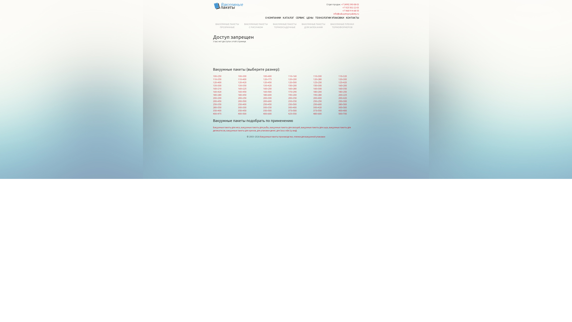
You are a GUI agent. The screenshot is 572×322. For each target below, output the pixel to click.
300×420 (317, 107)
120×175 (267, 79)
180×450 (242, 95)
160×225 (242, 89)
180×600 (267, 95)
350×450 (242, 110)
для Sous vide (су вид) (286, 130)
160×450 (242, 92)
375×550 (317, 110)
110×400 (242, 79)
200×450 (217, 101)
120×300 (342, 79)
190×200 (292, 95)
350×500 (267, 110)
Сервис (300, 17)
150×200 (292, 85)
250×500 (292, 104)
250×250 (317, 101)
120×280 (317, 79)
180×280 (217, 95)
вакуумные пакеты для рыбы (255, 127)
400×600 (267, 114)
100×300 (242, 76)
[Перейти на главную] (228, 5)
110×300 (317, 76)
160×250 (267, 89)
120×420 (242, 82)
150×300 (317, 85)
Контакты (352, 17)
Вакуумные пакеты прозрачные (227, 25)
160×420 (217, 92)
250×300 (342, 101)
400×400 (342, 110)
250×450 (267, 104)
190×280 (317, 95)
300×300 (242, 107)
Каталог (288, 17)
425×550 (292, 114)
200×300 (267, 98)
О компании (273, 17)
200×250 (242, 98)
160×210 (217, 89)
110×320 (342, 76)
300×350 (267, 107)
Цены (310, 17)
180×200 (317, 92)
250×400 (242, 104)
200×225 (342, 95)
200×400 (317, 98)
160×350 (342, 89)
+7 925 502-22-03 (350, 7)
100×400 (267, 76)
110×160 (292, 76)
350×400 (217, 110)
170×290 (292, 92)
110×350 (217, 79)
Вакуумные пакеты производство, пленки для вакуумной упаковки (292, 137)
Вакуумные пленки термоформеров (342, 25)
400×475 (217, 114)
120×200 (292, 79)
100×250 (217, 76)
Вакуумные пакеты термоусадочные (284, 25)
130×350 (242, 85)
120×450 (267, 82)
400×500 (242, 114)
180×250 (342, 92)
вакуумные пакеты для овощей (285, 127)
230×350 (292, 101)
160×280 (292, 89)
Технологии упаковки (329, 17)
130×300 (217, 85)
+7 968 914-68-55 (350, 11)
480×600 (317, 114)
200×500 (242, 101)
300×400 (292, 107)
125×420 (342, 82)
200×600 (267, 101)
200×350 (292, 98)
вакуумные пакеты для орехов (241, 130)
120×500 (292, 82)
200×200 (217, 98)
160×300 (317, 89)
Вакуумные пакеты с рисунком (256, 25)
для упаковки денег (266, 130)
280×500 (342, 104)
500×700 (342, 114)
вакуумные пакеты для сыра (314, 127)
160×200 (342, 85)
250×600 (317, 104)
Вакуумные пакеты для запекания (313, 25)
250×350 (217, 104)
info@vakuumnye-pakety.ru (346, 14)
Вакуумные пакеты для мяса (226, 127)
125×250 (317, 82)
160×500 (267, 92)
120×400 (217, 82)
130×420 (267, 85)
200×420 (342, 98)
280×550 (217, 107)
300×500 (342, 107)
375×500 (292, 110)
